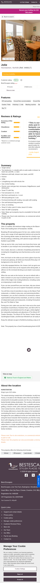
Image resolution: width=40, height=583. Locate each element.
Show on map (11, 90)
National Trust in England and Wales (19, 377)
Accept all (20, 579)
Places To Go (36, 6)
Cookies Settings (20, 569)
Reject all (20, 574)
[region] (20, 563)
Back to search (9, 17)
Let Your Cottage (24, 2)
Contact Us (34, 2)
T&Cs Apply (29, 12)
